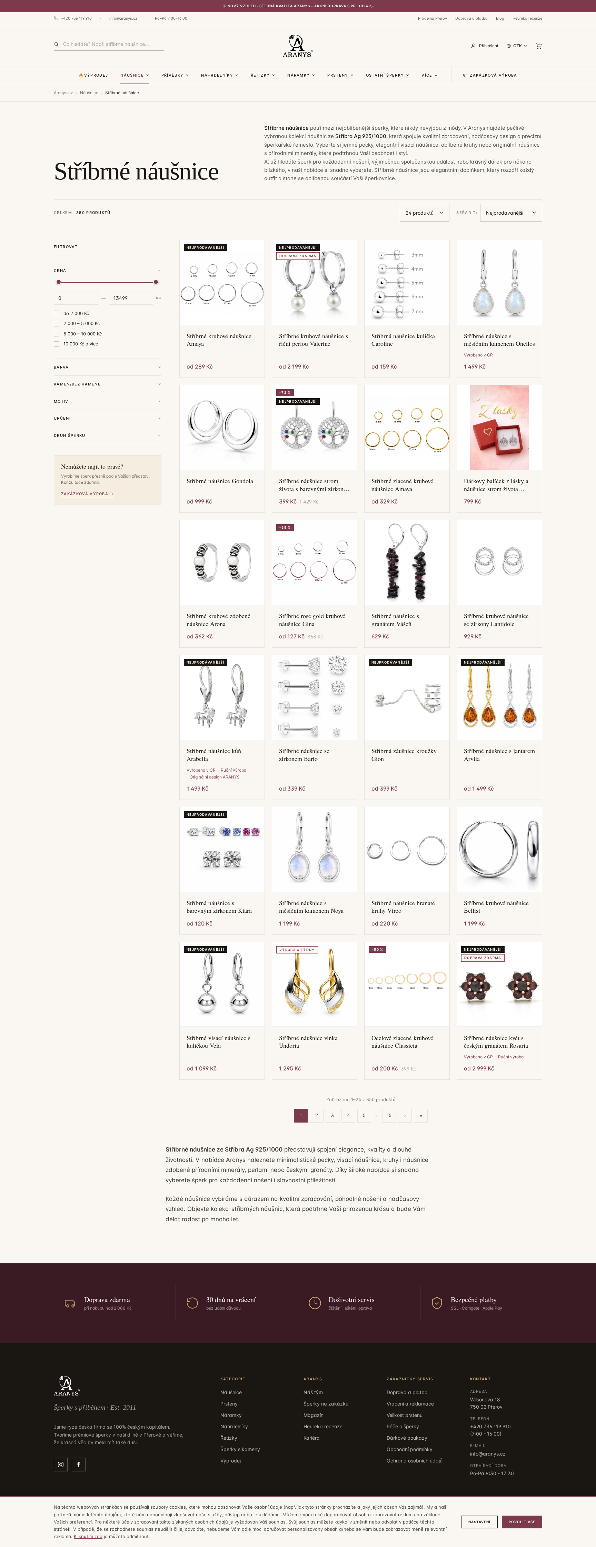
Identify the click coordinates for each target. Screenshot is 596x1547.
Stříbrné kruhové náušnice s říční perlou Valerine (313, 339)
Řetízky (260, 75)
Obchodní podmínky (410, 1449)
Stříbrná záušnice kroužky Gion (404, 754)
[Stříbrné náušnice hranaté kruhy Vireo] (407, 849)
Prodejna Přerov (432, 18)
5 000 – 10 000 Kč (82, 333)
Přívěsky (172, 75)
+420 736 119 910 (76, 18)
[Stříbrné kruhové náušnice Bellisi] (499, 849)
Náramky (298, 75)
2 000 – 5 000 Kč (81, 323)
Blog (500, 18)
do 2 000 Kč (76, 313)
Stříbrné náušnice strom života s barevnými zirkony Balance (312, 484)
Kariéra (312, 1438)
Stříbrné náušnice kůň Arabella (214, 754)
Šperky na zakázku (326, 1404)
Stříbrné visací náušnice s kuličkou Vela (218, 1041)
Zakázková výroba (493, 75)
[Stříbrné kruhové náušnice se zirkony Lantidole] (499, 562)
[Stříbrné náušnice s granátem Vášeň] (407, 562)
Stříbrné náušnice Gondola (220, 481)
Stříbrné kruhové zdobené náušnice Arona (218, 619)
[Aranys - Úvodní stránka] (297, 46)
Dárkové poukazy (407, 1438)
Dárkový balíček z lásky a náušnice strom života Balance (496, 484)
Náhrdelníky (217, 75)
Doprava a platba (471, 18)
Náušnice (132, 75)
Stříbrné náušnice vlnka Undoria (308, 1041)
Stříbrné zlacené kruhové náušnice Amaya (402, 484)
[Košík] (538, 45)
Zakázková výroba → (87, 493)
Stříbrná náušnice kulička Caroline (403, 339)
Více (426, 75)
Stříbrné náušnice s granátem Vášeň (395, 619)
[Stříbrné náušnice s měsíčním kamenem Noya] (314, 849)
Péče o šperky (403, 1426)
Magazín (314, 1415)
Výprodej (230, 1460)
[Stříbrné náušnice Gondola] (222, 427)
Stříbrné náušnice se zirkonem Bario (304, 754)
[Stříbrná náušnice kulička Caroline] (407, 282)
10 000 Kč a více (80, 343)
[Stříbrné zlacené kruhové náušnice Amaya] (407, 427)
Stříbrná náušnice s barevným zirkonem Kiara (219, 906)
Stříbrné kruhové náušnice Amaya (219, 339)
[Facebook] (79, 1464)
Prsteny (337, 75)
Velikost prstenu (405, 1415)
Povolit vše (522, 1522)
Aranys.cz (63, 92)
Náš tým (313, 1392)
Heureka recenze (527, 18)
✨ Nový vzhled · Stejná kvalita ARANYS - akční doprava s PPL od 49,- (298, 6)
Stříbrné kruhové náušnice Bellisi (496, 906)
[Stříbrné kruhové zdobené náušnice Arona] (222, 562)
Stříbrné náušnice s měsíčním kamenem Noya (311, 906)
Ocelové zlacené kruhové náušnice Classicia (402, 1041)
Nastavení (479, 1522)
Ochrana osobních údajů (415, 1460)
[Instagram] (61, 1464)
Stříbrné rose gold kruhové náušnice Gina (312, 619)
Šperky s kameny (240, 1449)
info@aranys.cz (123, 18)
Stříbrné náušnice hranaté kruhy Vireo (403, 906)
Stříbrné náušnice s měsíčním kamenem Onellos (499, 339)
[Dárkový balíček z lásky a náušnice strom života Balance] (499, 427)
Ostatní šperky (385, 75)
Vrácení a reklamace (410, 1404)
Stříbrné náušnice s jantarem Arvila (499, 754)
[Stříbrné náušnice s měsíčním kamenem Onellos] (499, 282)
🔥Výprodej (93, 75)
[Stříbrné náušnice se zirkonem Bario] (314, 697)
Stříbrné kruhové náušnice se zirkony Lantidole (496, 619)
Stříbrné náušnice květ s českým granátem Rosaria (496, 1041)
